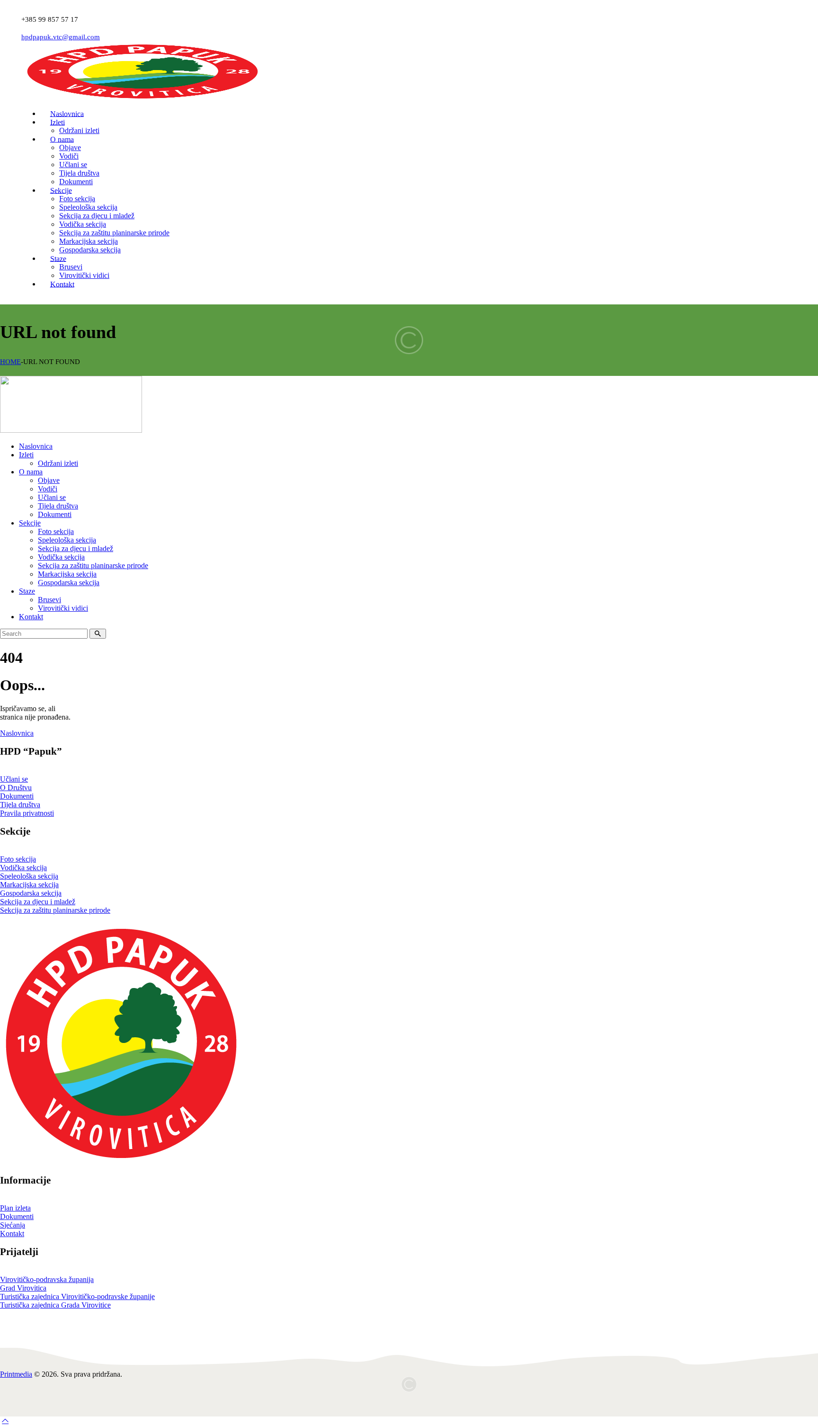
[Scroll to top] (5, 1420)
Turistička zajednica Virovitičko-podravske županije (77, 1296)
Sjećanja (12, 1225)
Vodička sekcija (23, 868)
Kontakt (12, 1233)
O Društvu (16, 788)
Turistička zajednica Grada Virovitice (55, 1305)
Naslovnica (17, 733)
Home (10, 361)
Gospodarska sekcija (31, 893)
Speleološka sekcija (29, 876)
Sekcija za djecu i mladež (37, 902)
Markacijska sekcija (29, 885)
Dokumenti (17, 796)
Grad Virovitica (23, 1288)
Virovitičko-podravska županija (47, 1279)
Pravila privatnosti (27, 813)
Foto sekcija (18, 859)
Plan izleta (15, 1208)
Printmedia (16, 1374)
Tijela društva (20, 805)
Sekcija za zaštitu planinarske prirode (55, 910)
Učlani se (14, 779)
